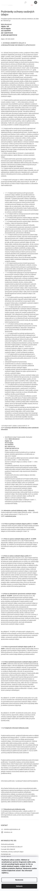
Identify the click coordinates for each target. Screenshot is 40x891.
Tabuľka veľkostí (6, 857)
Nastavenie (19, 880)
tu (7, 873)
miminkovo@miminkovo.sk (12, 829)
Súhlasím (19, 886)
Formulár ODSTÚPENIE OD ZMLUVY (12, 847)
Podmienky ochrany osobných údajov (12, 852)
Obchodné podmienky (7, 844)
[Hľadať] (25, 2)
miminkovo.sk (8, 832)
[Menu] (36, 2)
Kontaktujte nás (6, 854)
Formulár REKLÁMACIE (8, 849)
